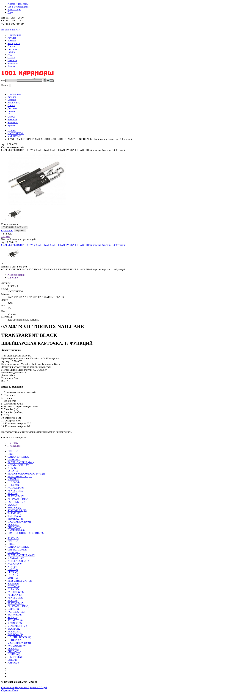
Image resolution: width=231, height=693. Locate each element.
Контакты (13, 63)
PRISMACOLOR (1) (18, 499)
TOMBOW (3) (15, 519)
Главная (12, 130)
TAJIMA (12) (14, 628)
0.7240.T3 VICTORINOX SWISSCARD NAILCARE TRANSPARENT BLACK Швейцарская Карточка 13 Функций (63, 245)
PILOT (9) (13, 493)
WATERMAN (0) (16, 645)
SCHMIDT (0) (15, 620)
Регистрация (14, 9)
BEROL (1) (13, 451)
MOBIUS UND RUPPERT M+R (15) (27, 473)
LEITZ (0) (13, 572)
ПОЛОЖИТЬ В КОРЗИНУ (15, 227)
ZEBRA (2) (13, 524)
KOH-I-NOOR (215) (18, 561)
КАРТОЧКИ (14, 136)
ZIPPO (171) (14, 651)
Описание (13, 277)
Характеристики (16, 274)
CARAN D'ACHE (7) (19, 546)
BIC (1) (11, 454)
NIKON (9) (13, 583)
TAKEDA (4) (14, 516)
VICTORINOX (16, 133)
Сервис (11, 52)
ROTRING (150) (16, 611)
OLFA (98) (13, 589)
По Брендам (14, 445)
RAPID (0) (13, 609)
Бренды (12, 40)
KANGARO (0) (16, 558)
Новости (12, 60)
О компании (14, 35)
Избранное (20, 230)
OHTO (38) (13, 586)
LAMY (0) (13, 569)
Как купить (14, 43)
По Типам (13, 443)
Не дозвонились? (10, 29)
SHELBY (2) (14, 507)
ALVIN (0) (13, 538)
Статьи (11, 57)
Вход (10, 12)
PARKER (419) (16, 592)
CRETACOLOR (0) (18, 549)
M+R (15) (13, 578)
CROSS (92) (14, 552)
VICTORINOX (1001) (19, 643)
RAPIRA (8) (14, 662)
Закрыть (5, 236)
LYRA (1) (13, 470)
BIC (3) (11, 544)
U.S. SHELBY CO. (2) (19, 637)
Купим (11, 66)
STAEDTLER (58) (17, 626)
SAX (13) (12, 617)
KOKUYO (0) (15, 563)
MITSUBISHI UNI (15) (20, 580)
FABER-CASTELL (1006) (21, 555)
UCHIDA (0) (14, 640)
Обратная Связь (9, 690)
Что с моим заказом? (19, 6)
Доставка (12, 49)
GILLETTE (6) (15, 657)
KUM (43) (13, 468)
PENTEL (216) (15, 597)
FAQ (10, 54)
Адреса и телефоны (18, 4)
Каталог (12, 37)
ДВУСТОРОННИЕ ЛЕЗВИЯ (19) (26, 533)
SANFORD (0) (15, 614)
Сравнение (7, 230)
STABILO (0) (15, 623)
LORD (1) (13, 659)
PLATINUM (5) (16, 603)
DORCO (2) (14, 654)
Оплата (11, 46)
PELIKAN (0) (15, 594)
